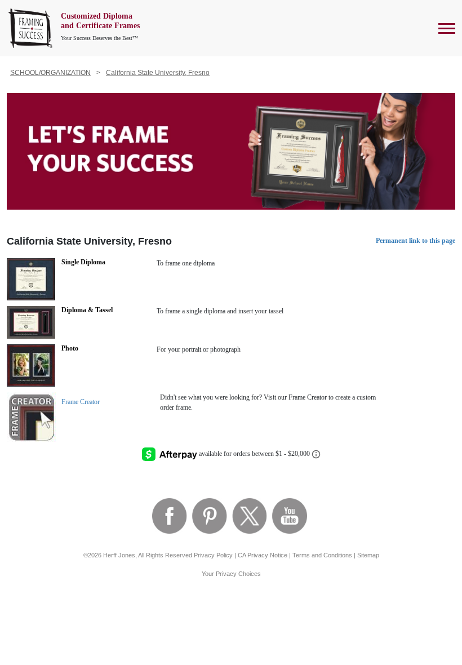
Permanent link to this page (415, 241)
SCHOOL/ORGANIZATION (50, 73)
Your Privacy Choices (231, 573)
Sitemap (368, 555)
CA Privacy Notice (262, 555)
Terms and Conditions (322, 555)
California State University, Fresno (158, 73)
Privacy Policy (213, 555)
